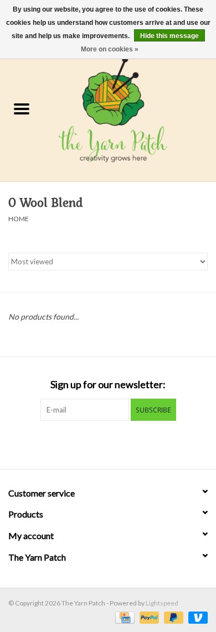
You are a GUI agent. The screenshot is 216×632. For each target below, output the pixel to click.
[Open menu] (21, 108)
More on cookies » (109, 49)
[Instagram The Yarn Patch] (118, 443)
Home (18, 219)
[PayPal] (148, 617)
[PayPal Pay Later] (172, 617)
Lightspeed (162, 603)
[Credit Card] (123, 617)
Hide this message (169, 36)
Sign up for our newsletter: (108, 384)
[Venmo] (196, 617)
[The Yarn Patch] (129, 109)
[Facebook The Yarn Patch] (98, 443)
